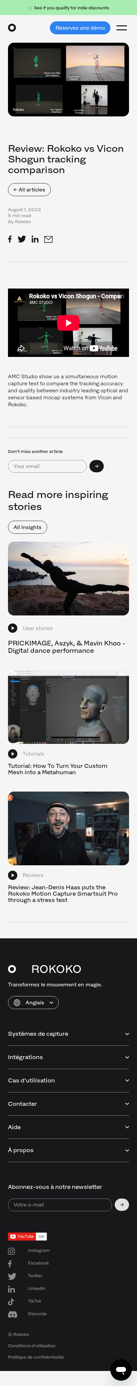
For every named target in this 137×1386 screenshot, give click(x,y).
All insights (28, 527)
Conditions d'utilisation (32, 1345)
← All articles (29, 189)
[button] (33, 1002)
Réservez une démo (80, 28)
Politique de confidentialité (36, 1357)
